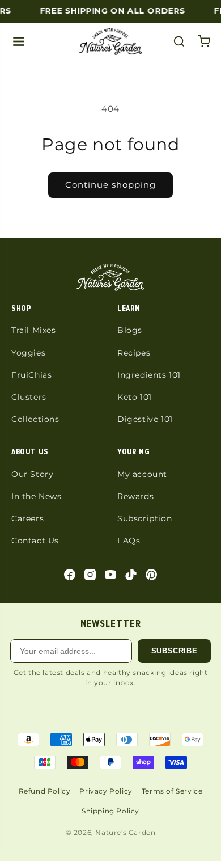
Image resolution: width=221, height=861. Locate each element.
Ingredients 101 (149, 375)
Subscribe (174, 651)
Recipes (133, 353)
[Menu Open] (18, 41)
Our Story (32, 474)
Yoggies (28, 353)
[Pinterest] (151, 574)
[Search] (179, 41)
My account (142, 474)
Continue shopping (110, 184)
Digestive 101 (145, 419)
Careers (27, 518)
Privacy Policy (105, 791)
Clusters (28, 397)
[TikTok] (131, 574)
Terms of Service (172, 791)
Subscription (144, 518)
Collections (35, 419)
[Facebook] (69, 574)
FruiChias (31, 375)
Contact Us (35, 540)
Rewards (135, 496)
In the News (36, 496)
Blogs (129, 330)
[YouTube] (110, 574)
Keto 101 (134, 397)
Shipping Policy (110, 811)
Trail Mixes (33, 330)
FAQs (128, 540)
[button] (204, 41)
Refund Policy (45, 791)
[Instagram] (90, 574)
